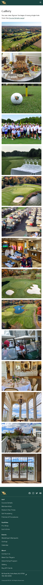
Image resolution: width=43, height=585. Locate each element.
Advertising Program (9, 561)
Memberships (7, 506)
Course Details (7, 503)
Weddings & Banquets (10, 538)
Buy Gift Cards (7, 568)
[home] (4, 3)
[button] (40, 2)
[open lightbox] (21, 37)
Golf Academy (7, 513)
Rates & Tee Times (8, 510)
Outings (4, 542)
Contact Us (6, 554)
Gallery (4, 564)
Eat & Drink (6, 529)
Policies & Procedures (10, 517)
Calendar (5, 545)
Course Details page (16, 18)
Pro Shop (5, 526)
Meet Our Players (8, 557)
